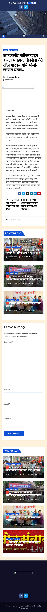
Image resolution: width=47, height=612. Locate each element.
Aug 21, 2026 (13, 499)
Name (7, 390)
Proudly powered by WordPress (16, 606)
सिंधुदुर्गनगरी (17, 539)
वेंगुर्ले (17, 300)
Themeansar (23, 608)
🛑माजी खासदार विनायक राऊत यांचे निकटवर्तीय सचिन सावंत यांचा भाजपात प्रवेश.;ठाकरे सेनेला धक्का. (23, 252)
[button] (43, 36)
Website (7, 418)
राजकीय (15, 50)
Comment (8, 342)
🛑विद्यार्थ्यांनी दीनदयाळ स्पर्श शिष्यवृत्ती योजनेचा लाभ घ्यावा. (23, 544)
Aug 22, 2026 (13, 474)
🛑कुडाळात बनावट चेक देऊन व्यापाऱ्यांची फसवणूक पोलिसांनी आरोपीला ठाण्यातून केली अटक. (23, 279)
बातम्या (10, 50)
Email (7, 404)
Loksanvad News (12, 77)
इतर (7, 273)
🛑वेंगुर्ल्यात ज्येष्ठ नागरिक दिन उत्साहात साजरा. (23, 304)
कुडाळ (11, 273)
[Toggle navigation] (23, 36)
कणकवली (5, 50)
